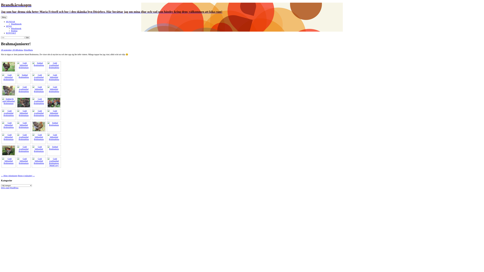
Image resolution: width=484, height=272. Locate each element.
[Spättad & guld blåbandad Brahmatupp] (8, 102)
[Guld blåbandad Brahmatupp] (23, 66)
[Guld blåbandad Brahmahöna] (8, 78)
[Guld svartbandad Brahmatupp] (39, 78)
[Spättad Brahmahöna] (39, 66)
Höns (26, 50)
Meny (4, 17)
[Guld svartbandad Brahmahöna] (8, 66)
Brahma (14, 31)
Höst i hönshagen (9, 176)
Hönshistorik (16, 28)
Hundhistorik (16, 24)
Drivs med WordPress (9, 188)
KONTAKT (11, 33)
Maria (30, 50)
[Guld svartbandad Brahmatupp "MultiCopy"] (54, 162)
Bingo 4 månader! (26, 176)
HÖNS (9, 26)
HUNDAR (10, 22)
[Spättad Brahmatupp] (54, 126)
